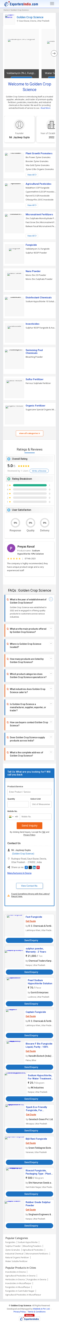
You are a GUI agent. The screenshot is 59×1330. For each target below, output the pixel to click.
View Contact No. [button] (29, 886)
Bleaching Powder (34, 356)
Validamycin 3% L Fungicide (22, 73)
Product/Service (15, 786)
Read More (46, 108)
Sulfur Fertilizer (34, 379)
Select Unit (35, 799)
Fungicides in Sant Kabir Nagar (19, 1290)
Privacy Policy (29, 835)
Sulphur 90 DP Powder (36, 252)
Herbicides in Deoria (15, 1279)
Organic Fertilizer (35, 405)
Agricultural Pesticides (38, 183)
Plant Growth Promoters (39, 153)
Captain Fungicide (36, 1012)
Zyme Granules (12, 1249)
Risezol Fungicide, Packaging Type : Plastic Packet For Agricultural (39, 1173)
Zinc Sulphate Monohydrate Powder (41, 218)
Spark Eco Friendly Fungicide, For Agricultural (36, 1110)
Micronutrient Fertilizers (39, 214)
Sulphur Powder (13, 1246)
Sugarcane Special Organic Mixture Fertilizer (41, 409)
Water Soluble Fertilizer (16, 1261)
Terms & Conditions (36, 1312)
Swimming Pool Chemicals (34, 351)
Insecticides (32, 323)
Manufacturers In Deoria (19, 873)
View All (31, 175)
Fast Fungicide (34, 916)
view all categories (29, 433)
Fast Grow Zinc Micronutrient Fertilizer (41, 222)
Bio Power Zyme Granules (38, 157)
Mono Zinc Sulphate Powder (39, 279)
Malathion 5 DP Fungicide (37, 187)
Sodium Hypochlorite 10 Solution (41, 301)
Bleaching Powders (32, 1246)
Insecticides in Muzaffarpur (18, 1283)
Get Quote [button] (31, 921)
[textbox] (41, 804)
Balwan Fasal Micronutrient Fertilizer (41, 226)
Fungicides (10, 1242)
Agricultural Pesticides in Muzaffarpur (23, 1294)
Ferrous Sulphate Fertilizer (38, 383)
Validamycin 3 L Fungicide (38, 248)
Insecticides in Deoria (15, 1271)
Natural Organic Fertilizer (17, 1257)
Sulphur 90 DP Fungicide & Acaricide (41, 327)
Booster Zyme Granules (37, 161)
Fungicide (31, 244)
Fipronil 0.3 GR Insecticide (38, 195)
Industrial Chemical (14, 1253)
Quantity (11, 799)
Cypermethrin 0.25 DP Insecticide (41, 191)
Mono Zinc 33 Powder (36, 275)
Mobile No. (12, 811)
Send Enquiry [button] (31, 940)
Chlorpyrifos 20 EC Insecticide (39, 199)
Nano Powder (33, 271)
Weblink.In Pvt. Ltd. (41, 1309)
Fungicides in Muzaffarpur (17, 1287)
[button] (26, 867)
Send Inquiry (29, 825)
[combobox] (13, 817)
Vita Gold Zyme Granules (38, 165)
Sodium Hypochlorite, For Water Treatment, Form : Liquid (40, 1078)
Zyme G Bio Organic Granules (40, 169)
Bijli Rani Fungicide (36, 1138)
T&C (43, 832)
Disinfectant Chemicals (39, 297)
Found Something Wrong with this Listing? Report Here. (30, 895)
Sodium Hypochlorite (28, 1242)
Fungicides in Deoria (36, 1279)
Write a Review (39, 470)
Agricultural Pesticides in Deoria (20, 1275)
